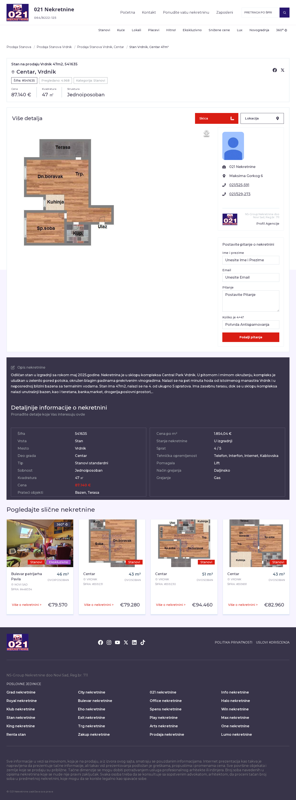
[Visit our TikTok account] (142, 642)
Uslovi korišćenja (272, 642)
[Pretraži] (284, 13)
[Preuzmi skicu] (206, 133)
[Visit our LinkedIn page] (134, 642)
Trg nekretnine (91, 726)
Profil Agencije (267, 224)
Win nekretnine (235, 709)
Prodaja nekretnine (167, 734)
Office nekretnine (166, 701)
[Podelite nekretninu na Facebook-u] (275, 70)
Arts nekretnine (164, 726)
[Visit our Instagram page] (109, 642)
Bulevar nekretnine (95, 701)
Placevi (153, 30)
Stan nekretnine (21, 718)
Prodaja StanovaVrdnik (54, 47)
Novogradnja (259, 30)
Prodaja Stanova (19, 47)
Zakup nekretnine (94, 734)
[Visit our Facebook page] (100, 642)
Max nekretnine (235, 718)
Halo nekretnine (235, 701)
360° (280, 30)
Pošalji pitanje (250, 337)
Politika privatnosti (233, 642)
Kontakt (149, 12)
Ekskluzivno (192, 30)
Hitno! (171, 30)
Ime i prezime (233, 253)
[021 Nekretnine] (18, 12)
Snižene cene (219, 30)
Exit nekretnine (91, 718)
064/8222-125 (45, 18)
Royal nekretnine (22, 701)
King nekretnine (21, 726)
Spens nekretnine (166, 709)
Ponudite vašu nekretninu (186, 12)
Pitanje (228, 287)
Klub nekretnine (21, 709)
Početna (127, 12)
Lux (239, 30)
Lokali (136, 30)
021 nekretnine (163, 692)
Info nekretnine (235, 692)
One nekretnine (235, 726)
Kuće (121, 30)
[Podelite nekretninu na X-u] (282, 70)
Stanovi (104, 30)
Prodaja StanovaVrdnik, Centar (100, 47)
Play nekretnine (164, 718)
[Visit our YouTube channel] (117, 642)
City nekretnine (91, 692)
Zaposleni (224, 12)
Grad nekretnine (21, 692)
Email (226, 270)
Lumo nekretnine (236, 734)
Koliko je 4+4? (233, 317)
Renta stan (16, 734)
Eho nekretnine (91, 709)
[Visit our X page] (125, 642)
